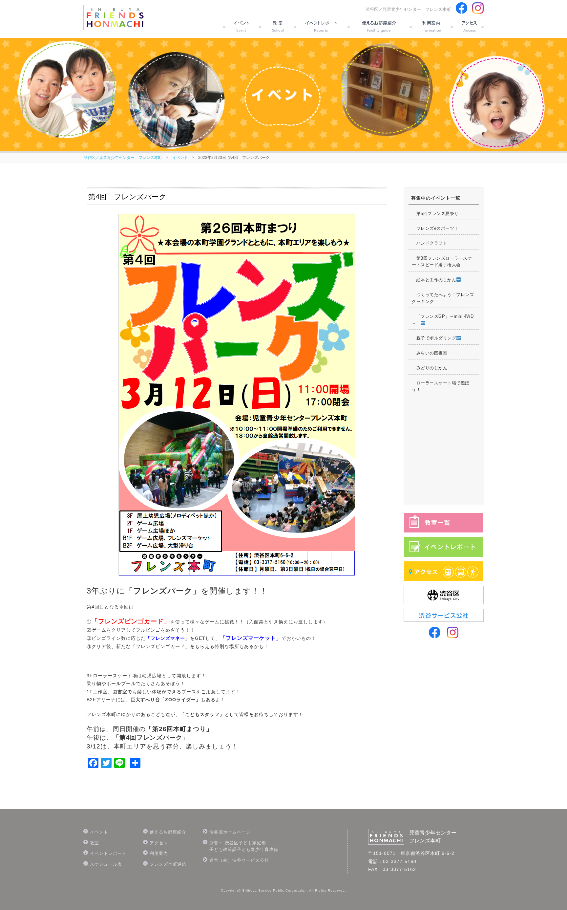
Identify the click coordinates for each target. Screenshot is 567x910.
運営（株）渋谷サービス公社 (239, 860)
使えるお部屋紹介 (168, 832)
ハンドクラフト (429, 243)
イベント (180, 157)
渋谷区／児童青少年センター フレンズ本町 (122, 157)
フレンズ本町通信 (168, 864)
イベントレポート (108, 853)
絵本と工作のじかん (434, 279)
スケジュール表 (106, 864)
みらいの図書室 (429, 353)
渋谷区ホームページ (230, 832)
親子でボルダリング (434, 338)
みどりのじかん (429, 367)
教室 (94, 842)
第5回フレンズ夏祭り (435, 213)
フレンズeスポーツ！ (435, 228)
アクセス (159, 842)
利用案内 (159, 853)
